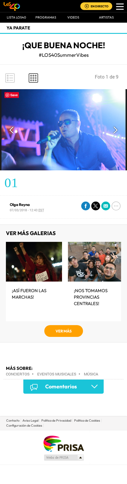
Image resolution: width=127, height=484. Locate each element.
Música (91, 374)
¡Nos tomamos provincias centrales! (91, 297)
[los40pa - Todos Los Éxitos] (12, 6)
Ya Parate (18, 28)
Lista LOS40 (16, 17)
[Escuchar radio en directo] (87, 6)
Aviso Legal (30, 420)
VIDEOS (73, 17)
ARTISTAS (106, 17)
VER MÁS (64, 331)
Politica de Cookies (87, 420)
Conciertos (18, 374)
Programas (45, 17)
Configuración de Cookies (24, 425)
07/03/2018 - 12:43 (27, 210)
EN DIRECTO (99, 6)
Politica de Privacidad (56, 420)
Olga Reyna (20, 204)
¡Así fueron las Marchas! (29, 294)
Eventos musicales (56, 374)
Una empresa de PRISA (63, 443)
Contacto (12, 420)
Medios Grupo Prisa (64, 457)
